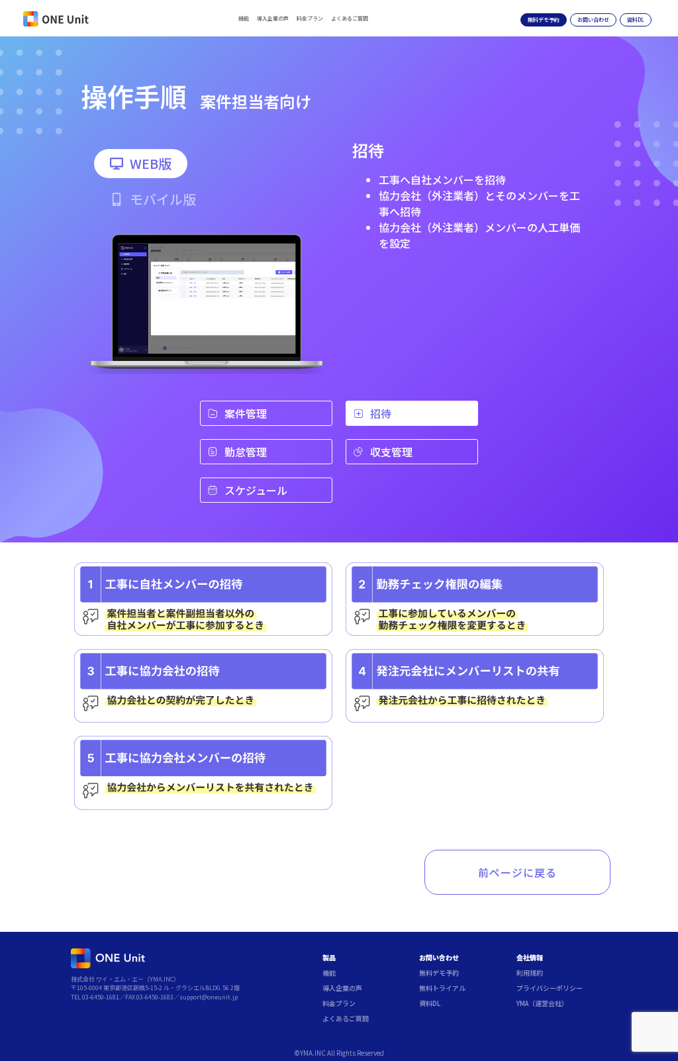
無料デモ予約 (439, 973)
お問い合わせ (439, 957)
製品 (329, 957)
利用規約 (529, 973)
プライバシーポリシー (549, 988)
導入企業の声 (273, 18)
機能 (243, 18)
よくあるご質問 (349, 18)
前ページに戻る (517, 872)
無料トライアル (442, 988)
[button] (140, 163)
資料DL (430, 1003)
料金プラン (310, 18)
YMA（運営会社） (542, 1003)
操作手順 (134, 96)
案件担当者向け (255, 101)
